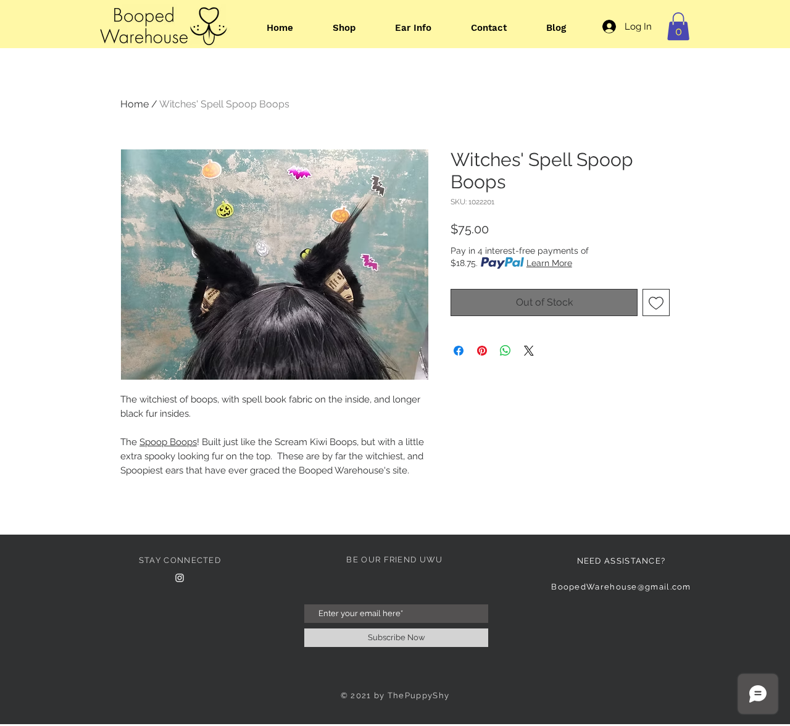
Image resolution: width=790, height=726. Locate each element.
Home (134, 104)
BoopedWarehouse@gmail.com (621, 586)
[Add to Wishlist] (656, 302)
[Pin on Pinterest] (482, 350)
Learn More (549, 263)
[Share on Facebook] (458, 350)
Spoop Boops (168, 442)
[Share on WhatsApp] (505, 350)
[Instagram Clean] (179, 577)
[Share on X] (529, 350)
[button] (678, 26)
